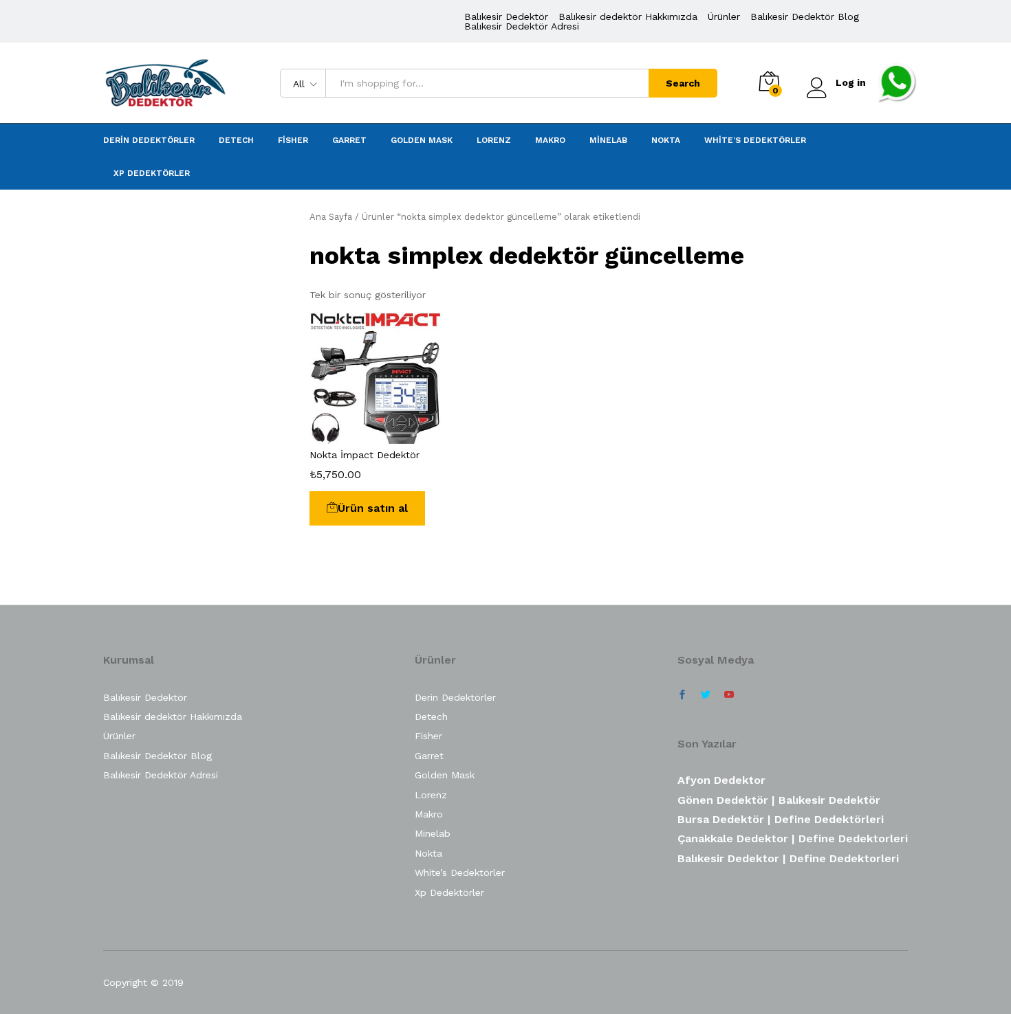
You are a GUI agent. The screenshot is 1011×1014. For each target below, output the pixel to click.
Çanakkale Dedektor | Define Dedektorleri (792, 838)
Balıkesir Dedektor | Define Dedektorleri (788, 858)
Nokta (665, 140)
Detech (236, 140)
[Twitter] (705, 695)
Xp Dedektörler (151, 173)
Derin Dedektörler (149, 140)
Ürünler (724, 16)
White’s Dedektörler (755, 140)
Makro (550, 140)
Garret (349, 140)
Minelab (608, 140)
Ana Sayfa (330, 217)
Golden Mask (422, 140)
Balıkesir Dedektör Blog (804, 16)
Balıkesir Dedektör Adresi (521, 26)
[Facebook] (682, 695)
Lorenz (494, 140)
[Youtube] (729, 695)
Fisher (293, 140)
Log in (851, 82)
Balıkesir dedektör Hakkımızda (627, 16)
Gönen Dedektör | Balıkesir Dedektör (778, 800)
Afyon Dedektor (721, 780)
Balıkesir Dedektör (506, 16)
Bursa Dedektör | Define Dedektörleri (780, 819)
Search (683, 83)
